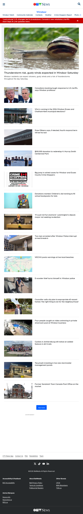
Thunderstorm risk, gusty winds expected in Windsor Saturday (41, 72)
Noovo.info (6, 497)
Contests (39, 15)
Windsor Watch (8, 15)
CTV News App (8, 456)
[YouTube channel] (43, 463)
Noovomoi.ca (7, 500)
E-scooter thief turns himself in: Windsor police (55, 278)
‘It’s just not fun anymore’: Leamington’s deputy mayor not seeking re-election (55, 216)
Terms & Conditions (36, 485)
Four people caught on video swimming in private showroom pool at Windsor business (56, 322)
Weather (48, 15)
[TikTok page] (39, 463)
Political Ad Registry (36, 488)
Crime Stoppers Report (63, 15)
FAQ (26, 456)
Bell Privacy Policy (35, 483)
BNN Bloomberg (62, 485)
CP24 (58, 483)
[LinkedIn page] (48, 463)
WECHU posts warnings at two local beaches (54, 257)
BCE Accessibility (9, 483)
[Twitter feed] (35, 463)
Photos (77, 15)
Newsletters (33, 456)
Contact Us (19, 456)
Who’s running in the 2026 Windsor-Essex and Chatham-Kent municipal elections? (54, 110)
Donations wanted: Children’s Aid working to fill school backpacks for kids (55, 195)
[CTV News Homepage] (41, 4)
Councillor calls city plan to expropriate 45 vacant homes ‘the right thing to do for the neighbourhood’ (57, 301)
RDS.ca (5, 502)
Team (41, 456)
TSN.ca (58, 488)
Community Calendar (25, 15)
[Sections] (4, 4)
